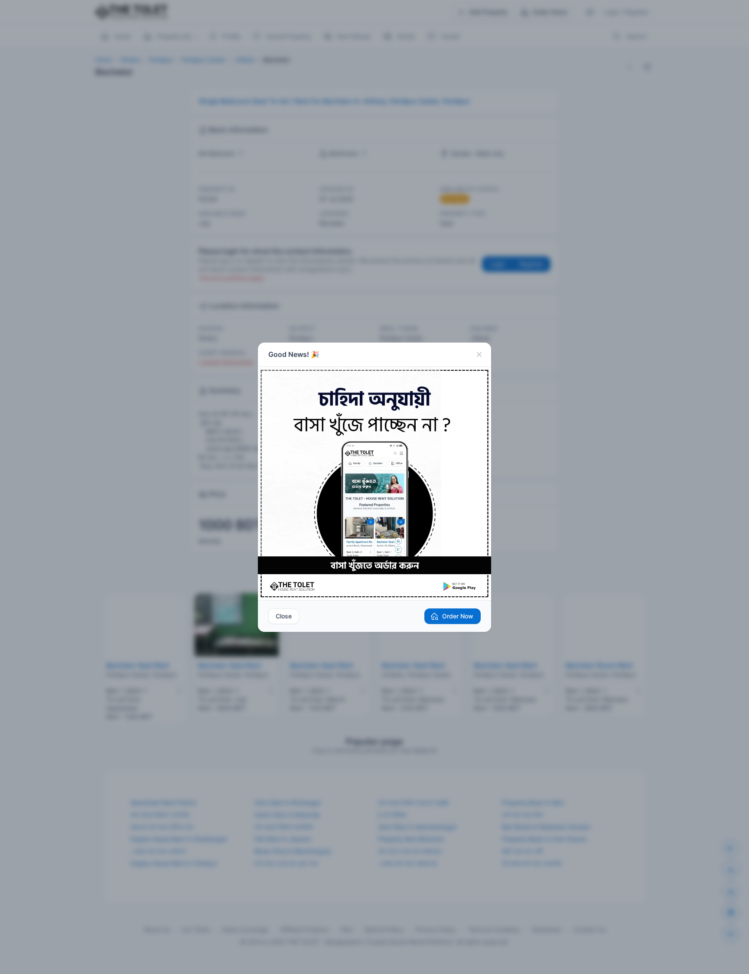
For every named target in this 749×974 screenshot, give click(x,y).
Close (284, 616)
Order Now (457, 616)
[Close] (479, 355)
